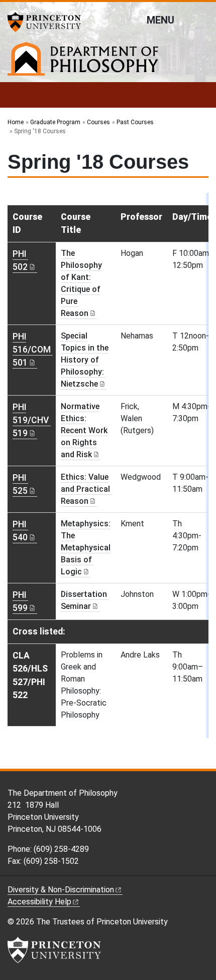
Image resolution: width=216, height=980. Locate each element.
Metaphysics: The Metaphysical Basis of (86, 547)
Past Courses (135, 122)
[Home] (83, 63)
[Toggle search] (202, 19)
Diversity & (61, 889)
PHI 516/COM (32, 350)
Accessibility (39, 901)
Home (16, 122)
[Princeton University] (48, 22)
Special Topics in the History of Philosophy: (85, 360)
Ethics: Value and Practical (85, 489)
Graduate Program (55, 122)
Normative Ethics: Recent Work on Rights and (84, 430)
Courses (98, 122)
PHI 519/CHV (31, 420)
